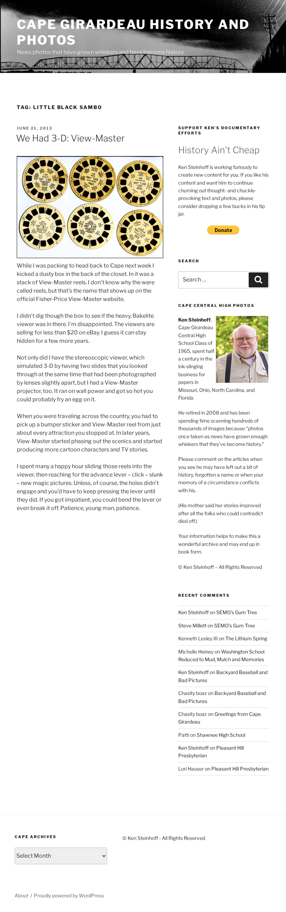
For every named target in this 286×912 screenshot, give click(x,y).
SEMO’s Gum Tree (236, 612)
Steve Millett (192, 625)
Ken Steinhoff (193, 612)
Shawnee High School (221, 735)
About (21, 895)
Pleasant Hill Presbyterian (240, 769)
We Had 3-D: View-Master (70, 138)
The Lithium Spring (246, 638)
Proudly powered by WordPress (69, 895)
